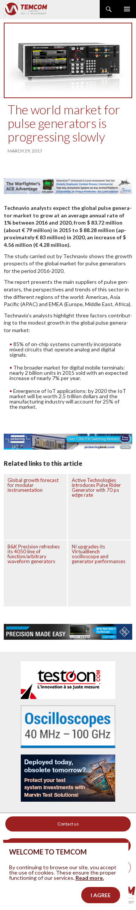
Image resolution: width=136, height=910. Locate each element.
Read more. (90, 878)
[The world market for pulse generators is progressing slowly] (68, 60)
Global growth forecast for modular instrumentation (33, 485)
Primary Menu (127, 9)
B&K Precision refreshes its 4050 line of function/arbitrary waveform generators (34, 554)
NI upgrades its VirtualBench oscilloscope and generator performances (98, 554)
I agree (101, 895)
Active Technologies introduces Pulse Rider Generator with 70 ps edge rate (96, 487)
